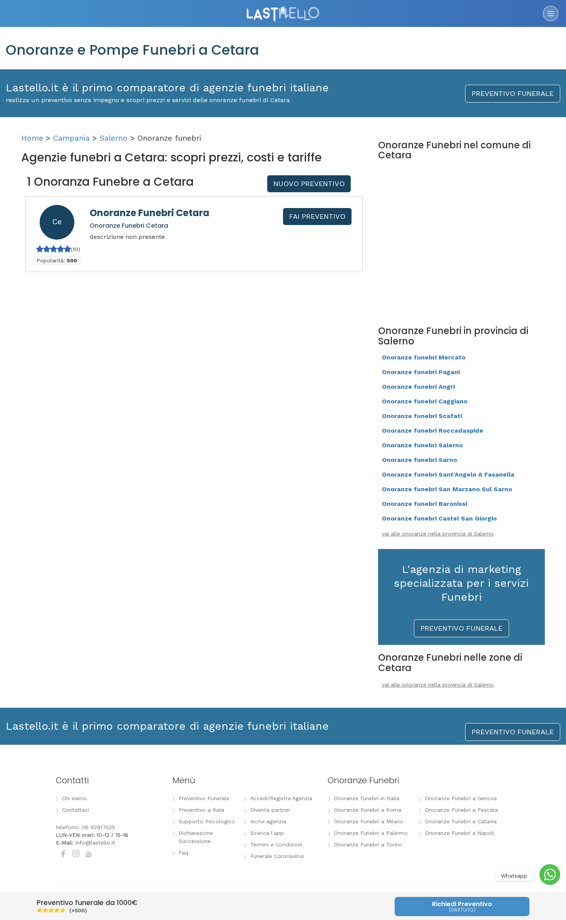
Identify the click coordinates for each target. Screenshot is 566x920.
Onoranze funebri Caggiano (424, 401)
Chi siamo (74, 798)
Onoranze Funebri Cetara (149, 212)
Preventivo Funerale (204, 798)
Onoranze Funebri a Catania (461, 821)
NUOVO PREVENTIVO (309, 184)
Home (32, 138)
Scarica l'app (267, 833)
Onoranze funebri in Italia (366, 798)
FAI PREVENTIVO (317, 216)
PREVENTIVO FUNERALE (513, 93)
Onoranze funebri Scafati (422, 416)
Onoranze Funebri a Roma (367, 810)
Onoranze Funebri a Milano (368, 821)
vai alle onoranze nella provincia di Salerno (438, 534)
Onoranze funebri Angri (418, 386)
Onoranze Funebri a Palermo (371, 833)
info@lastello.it (95, 842)
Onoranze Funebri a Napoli (459, 833)
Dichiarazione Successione (196, 837)
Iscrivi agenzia (268, 821)
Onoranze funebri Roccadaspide (432, 430)
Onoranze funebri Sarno (419, 459)
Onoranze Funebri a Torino (368, 844)
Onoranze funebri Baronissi (424, 503)
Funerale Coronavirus (277, 856)
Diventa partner (270, 810)
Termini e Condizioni (276, 844)
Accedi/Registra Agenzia (281, 798)
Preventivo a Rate (201, 810)
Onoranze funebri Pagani (421, 372)
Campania (71, 138)
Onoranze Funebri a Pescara (461, 810)
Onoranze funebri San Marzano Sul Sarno (447, 489)
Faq (183, 852)
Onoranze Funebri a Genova (461, 798)
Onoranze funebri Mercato (424, 357)
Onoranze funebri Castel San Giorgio (439, 518)
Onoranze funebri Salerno (422, 445)
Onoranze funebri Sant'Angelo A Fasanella (448, 474)
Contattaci (75, 810)
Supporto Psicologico (207, 821)
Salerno (113, 138)
